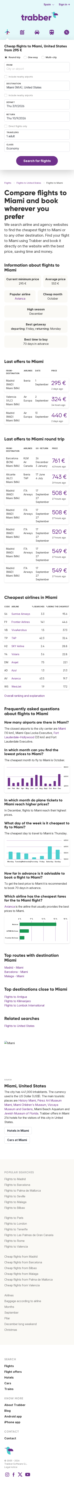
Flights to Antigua (15, 997)
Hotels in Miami (18, 1130)
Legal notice (10, 1467)
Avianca (20, 298)
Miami (62, 728)
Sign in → (64, 4)
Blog (7, 1410)
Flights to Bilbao (14, 1208)
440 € (59, 415)
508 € (59, 492)
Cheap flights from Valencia (22, 1285)
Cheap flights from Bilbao (20, 1268)
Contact (10, 1438)
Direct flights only (18, 126)
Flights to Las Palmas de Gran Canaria (28, 1235)
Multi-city (51, 57)
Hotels (9, 1377)
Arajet (14, 662)
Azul (14, 670)
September (11, 1312)
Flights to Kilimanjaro (17, 1001)
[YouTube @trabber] (27, 1476)
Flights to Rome (14, 1241)
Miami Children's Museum (29, 1105)
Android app (13, 1416)
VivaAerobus (19, 630)
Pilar (7, 1318)
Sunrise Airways (20, 613)
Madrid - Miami (13, 967)
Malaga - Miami (14, 976)
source (8, 1079)
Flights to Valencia (16, 1246)
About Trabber (15, 1405)
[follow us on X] (20, 1476)
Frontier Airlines (20, 621)
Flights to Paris (13, 1218)
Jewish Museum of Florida (21, 1113)
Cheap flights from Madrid (21, 1256)
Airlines (9, 1295)
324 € (58, 399)
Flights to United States (19, 1026)
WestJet (16, 686)
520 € (59, 531)
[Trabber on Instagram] (7, 1476)
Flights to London (15, 1223)
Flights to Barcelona (17, 1185)
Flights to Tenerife (16, 1229)
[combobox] (37, 67)
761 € (58, 460)
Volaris (15, 654)
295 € (58, 382)
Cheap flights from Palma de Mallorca (28, 1279)
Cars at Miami (17, 1140)
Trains (8, 1389)
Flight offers (13, 1372)
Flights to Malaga (15, 1202)
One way (33, 57)
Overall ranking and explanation (24, 696)
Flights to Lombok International (24, 1005)
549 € (59, 551)
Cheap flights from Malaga (21, 1274)
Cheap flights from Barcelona (23, 1262)
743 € (59, 476)
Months (9, 1307)
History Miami (27, 1100)
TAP (13, 638)
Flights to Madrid (15, 1179)
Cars (7, 1383)
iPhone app (12, 1422)
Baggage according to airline (22, 1301)
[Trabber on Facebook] (14, 1476)
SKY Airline (17, 646)
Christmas (10, 1330)
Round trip (14, 57)
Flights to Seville (14, 1196)
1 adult (10, 136)
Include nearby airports (21, 77)
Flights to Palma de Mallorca (22, 1190)
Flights (9, 1366)
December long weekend (20, 1324)
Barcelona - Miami (16, 972)
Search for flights (37, 161)
